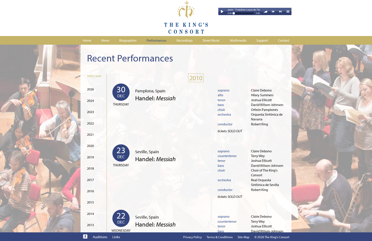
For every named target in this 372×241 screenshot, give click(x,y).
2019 (90, 157)
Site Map (244, 237)
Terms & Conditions (220, 237)
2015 (90, 202)
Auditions (100, 237)
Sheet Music (211, 40)
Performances (156, 40)
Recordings (185, 40)
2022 (90, 123)
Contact (283, 40)
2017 (90, 180)
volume (265, 11)
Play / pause (222, 11)
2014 (90, 213)
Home (87, 40)
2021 (90, 134)
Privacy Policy (192, 237)
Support (262, 40)
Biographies (127, 40)
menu (287, 11)
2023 (90, 112)
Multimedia (238, 40)
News (105, 40)
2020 (90, 145)
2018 (90, 168)
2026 (90, 89)
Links (116, 237)
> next (280, 11)
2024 (90, 100)
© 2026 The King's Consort (271, 237)
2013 (90, 225)
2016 (90, 191)
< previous (273, 11)
